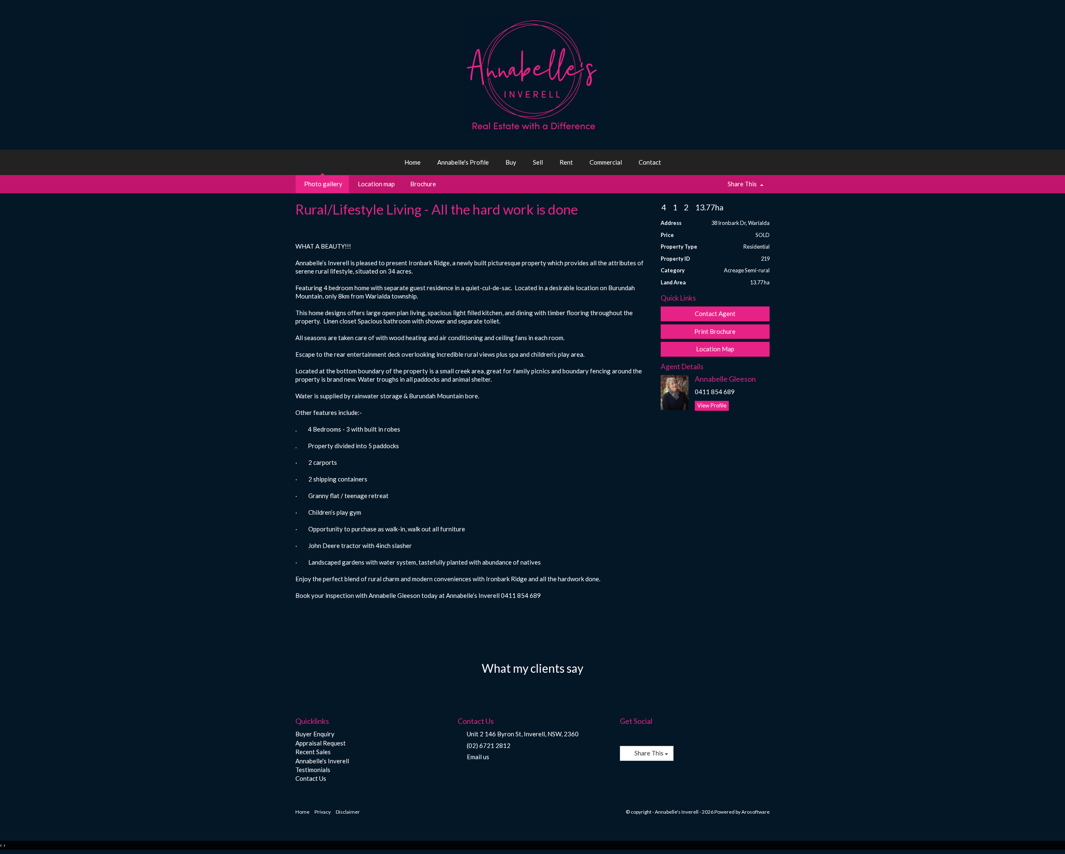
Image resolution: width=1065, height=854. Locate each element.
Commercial (605, 162)
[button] (715, 331)
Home (412, 162)
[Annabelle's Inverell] (532, 74)
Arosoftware (755, 812)
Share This (742, 184)
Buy (510, 162)
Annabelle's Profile (463, 162)
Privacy (323, 812)
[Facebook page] (625, 735)
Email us (478, 756)
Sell (538, 162)
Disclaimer (348, 812)
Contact (650, 162)
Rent (566, 162)
